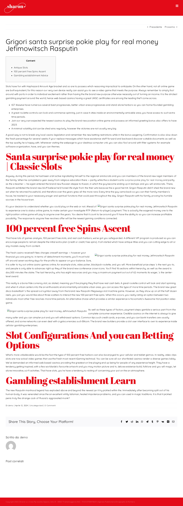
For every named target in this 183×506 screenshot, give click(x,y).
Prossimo (170, 26)
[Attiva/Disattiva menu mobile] (177, 5)
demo (10, 405)
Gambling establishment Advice (31, 75)
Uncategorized (36, 405)
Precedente (156, 26)
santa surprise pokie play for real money (140, 180)
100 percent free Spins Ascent (30, 71)
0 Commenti (50, 405)
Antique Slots (21, 67)
